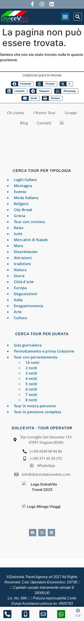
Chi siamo (15, 112)
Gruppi (71, 112)
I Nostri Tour (44, 112)
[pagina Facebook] (32, 532)
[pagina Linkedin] (51, 532)
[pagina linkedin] (51, 4)
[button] (65, 17)
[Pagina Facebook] (32, 4)
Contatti (44, 123)
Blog (24, 123)
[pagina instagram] (42, 4)
